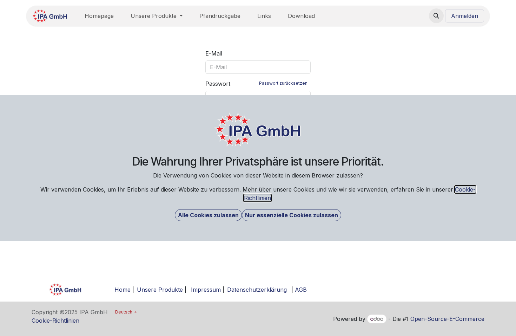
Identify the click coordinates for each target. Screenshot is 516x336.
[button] (208, 215)
